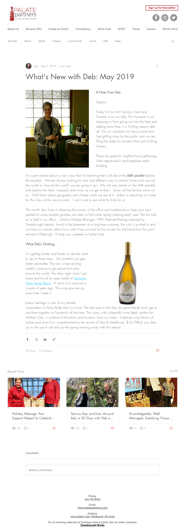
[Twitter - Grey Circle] (173, 17)
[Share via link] (54, 339)
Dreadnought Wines (92, 525)
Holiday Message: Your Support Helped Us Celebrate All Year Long (32, 415)
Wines (27, 41)
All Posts (12, 41)
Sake (118, 41)
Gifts (105, 41)
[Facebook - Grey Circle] (156, 17)
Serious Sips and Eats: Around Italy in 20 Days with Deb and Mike (92, 415)
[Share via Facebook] (27, 339)
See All (173, 371)
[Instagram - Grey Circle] (164, 17)
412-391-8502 (92, 499)
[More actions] (157, 66)
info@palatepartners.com (92, 507)
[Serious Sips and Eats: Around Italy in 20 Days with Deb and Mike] (92, 392)
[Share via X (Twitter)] (36, 339)
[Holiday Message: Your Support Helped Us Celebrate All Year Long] (34, 392)
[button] (173, 41)
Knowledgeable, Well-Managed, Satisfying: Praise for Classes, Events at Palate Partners (149, 415)
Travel (92, 41)
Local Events (75, 41)
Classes (56, 41)
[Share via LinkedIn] (45, 339)
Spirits (41, 41)
